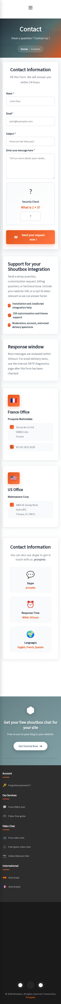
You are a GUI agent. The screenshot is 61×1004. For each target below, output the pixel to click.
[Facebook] (20, 985)
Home (24, 49)
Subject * (11, 133)
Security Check (30, 201)
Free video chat (13, 838)
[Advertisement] (30, 939)
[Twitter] (30, 985)
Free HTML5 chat (14, 807)
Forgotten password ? (17, 785)
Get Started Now (28, 746)
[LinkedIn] (41, 985)
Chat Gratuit (11, 887)
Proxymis (30, 997)
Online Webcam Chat (16, 856)
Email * (9, 113)
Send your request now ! (33, 237)
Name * (10, 93)
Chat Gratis (11, 877)
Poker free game (14, 816)
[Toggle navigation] (30, 7)
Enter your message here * (20, 150)
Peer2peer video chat (16, 847)
